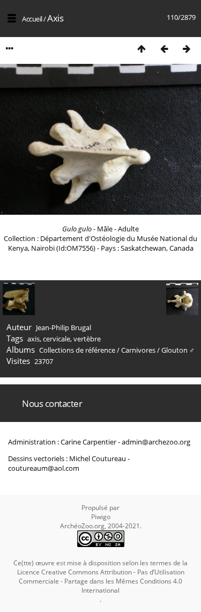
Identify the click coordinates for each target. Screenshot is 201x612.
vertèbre (87, 339)
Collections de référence (77, 350)
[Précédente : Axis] (164, 48)
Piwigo (100, 516)
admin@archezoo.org (156, 442)
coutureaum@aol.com (43, 468)
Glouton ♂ (178, 350)
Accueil (32, 19)
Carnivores (138, 350)
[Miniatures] (141, 48)
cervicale (56, 339)
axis (33, 339)
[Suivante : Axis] (186, 48)
